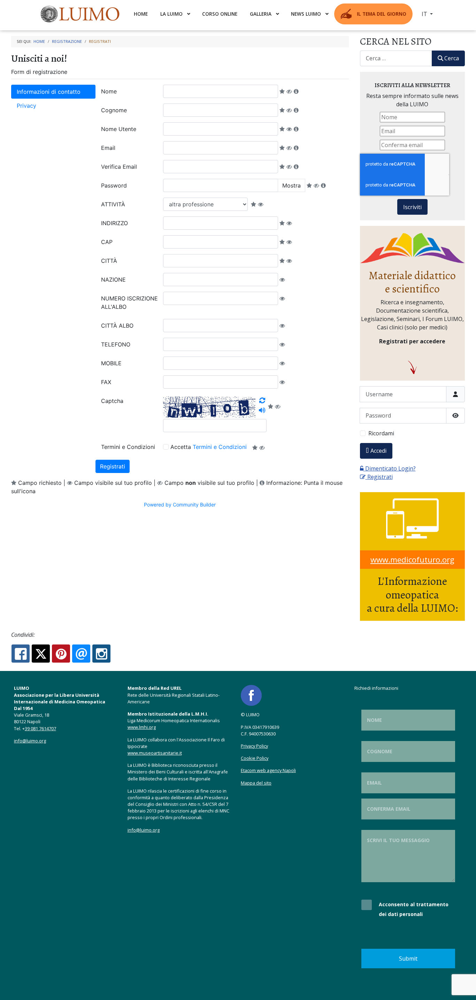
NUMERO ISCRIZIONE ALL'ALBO (129, 302)
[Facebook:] (20, 653)
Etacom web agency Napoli (268, 770)
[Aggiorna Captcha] (262, 400)
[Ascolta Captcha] (262, 410)
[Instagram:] (101, 653)
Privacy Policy (254, 746)
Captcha (112, 400)
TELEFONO (115, 344)
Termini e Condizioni (128, 446)
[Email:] (81, 653)
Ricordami (381, 433)
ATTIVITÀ (113, 204)
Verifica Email (119, 166)
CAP (107, 241)
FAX (106, 382)
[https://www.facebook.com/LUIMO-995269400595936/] (251, 695)
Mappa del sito (256, 783)
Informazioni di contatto (48, 91)
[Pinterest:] (61, 653)
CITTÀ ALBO (117, 325)
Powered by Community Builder (180, 504)
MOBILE (111, 363)
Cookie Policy (254, 758)
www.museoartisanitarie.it (155, 753)
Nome (109, 91)
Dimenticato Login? (390, 468)
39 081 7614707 (40, 728)
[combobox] (396, 58)
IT (425, 14)
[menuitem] (81, 13)
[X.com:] (41, 653)
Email (108, 147)
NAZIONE (113, 279)
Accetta (208, 446)
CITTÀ (109, 260)
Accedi (378, 451)
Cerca (451, 58)
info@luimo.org (30, 741)
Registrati (112, 466)
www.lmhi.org (142, 727)
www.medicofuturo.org (412, 559)
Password (114, 185)
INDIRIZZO (114, 223)
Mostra (291, 185)
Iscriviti (412, 207)
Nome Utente (118, 128)
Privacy (26, 105)
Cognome (114, 110)
